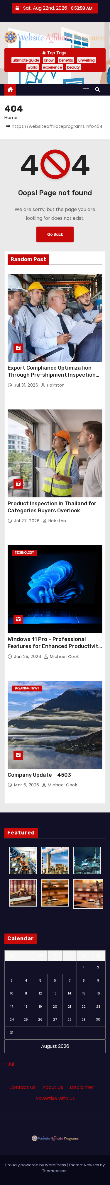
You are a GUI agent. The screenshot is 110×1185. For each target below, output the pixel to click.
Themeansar (54, 1171)
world (33, 67)
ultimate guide (26, 60)
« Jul (9, 1064)
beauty (73, 67)
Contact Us (22, 1087)
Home (11, 117)
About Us (52, 1087)
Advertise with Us (55, 1098)
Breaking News (27, 688)
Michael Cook (63, 656)
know (49, 60)
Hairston (55, 385)
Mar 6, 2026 (27, 785)
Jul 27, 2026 (27, 521)
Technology (24, 552)
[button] (99, 89)
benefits (66, 60)
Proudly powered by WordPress (36, 1165)
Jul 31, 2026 (27, 385)
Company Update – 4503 (39, 775)
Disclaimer (82, 1087)
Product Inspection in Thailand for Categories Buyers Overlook (52, 507)
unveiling (86, 60)
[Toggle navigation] (86, 90)
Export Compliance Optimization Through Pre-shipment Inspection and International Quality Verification (52, 378)
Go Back (55, 234)
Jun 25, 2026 (28, 656)
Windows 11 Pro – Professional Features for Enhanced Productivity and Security (54, 646)
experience (52, 67)
